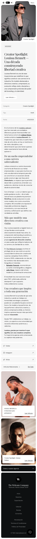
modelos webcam (25, 128)
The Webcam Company (14, 249)
